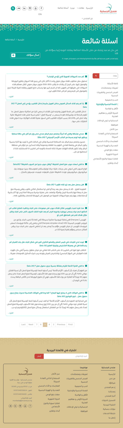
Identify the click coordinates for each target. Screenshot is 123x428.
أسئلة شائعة (63, 8)
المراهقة (114, 125)
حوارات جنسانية (109, 409)
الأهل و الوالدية (111, 109)
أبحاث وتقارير (113, 163)
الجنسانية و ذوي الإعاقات (107, 121)
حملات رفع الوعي (111, 150)
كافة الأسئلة (112, 84)
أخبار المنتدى (110, 396)
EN (40, 14)
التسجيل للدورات (108, 400)
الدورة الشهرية (112, 154)
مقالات (81, 8)
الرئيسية (89, 8)
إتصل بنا (112, 418)
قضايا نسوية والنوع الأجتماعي (105, 159)
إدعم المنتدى (109, 387)
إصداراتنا (111, 392)
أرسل (39, 356)
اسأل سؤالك (32, 55)
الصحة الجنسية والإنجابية (106, 104)
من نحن (112, 378)
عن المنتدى (88, 18)
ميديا (72, 8)
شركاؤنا (112, 383)
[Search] (95, 76)
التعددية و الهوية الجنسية (107, 146)
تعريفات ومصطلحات (109, 88)
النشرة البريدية (109, 405)
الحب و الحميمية (111, 100)
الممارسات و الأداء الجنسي (107, 141)
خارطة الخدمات (109, 413)
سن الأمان (114, 129)
